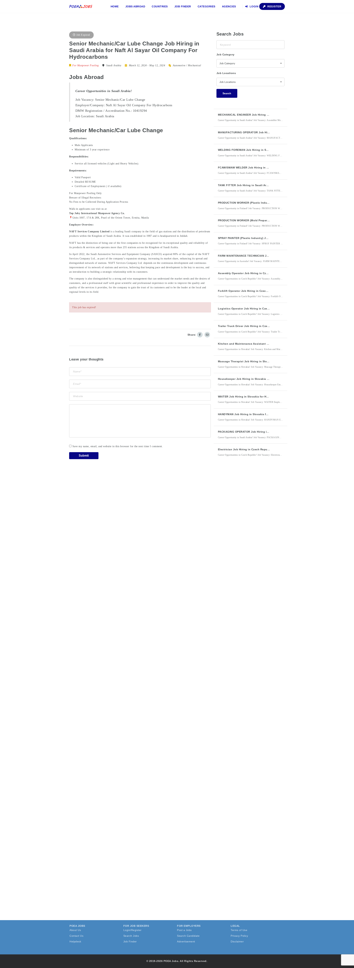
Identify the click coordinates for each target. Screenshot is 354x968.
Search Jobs (131, 935)
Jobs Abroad (135, 6)
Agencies (229, 6)
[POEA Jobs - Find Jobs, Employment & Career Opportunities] (81, 6)
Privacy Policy (239, 935)
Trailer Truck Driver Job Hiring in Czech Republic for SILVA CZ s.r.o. (263, 326)
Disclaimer (237, 941)
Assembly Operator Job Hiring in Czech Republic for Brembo (259, 273)
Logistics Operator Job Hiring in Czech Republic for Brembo (258, 308)
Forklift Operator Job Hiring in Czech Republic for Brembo (257, 290)
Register (274, 6)
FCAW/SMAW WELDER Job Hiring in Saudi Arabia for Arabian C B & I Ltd (266, 167)
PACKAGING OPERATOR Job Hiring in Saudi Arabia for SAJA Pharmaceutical (269, 431)
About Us (75, 930)
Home (115, 6)
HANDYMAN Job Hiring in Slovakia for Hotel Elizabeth (254, 414)
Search (227, 93)
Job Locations (226, 73)
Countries (160, 6)
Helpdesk (75, 941)
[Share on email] (207, 334)
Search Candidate (188, 935)
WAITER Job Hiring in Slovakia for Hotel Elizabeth (251, 396)
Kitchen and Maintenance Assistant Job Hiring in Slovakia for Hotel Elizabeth (270, 343)
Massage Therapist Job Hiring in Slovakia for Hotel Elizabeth (259, 361)
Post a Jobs (184, 930)
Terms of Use (239, 930)
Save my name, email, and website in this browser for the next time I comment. (117, 446)
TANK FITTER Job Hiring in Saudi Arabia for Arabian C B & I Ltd (260, 185)
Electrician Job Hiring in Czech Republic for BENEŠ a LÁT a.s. (259, 449)
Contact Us (76, 935)
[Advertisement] (244, 527)
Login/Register (132, 930)
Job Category (225, 54)
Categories (206, 6)
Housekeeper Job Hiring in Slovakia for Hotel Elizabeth (255, 378)
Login (253, 6)
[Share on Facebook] (200, 334)
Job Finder (182, 6)
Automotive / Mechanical (187, 65)
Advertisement (186, 941)
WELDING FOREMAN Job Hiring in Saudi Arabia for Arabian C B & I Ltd (265, 149)
